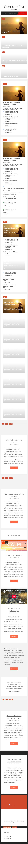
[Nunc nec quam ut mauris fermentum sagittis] (14, 25)
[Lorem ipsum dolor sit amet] (14, 71)
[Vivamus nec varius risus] (14, 396)
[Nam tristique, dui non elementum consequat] (14, 42)
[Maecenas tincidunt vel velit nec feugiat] (14, 381)
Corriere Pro (14, 7)
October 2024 (7, 836)
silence (9, 827)
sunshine (14, 827)
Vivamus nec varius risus (14, 535)
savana (5, 827)
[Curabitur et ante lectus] (14, 411)
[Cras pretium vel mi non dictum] (14, 263)
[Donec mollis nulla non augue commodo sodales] (14, 57)
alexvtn (10, 444)
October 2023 (7, 838)
